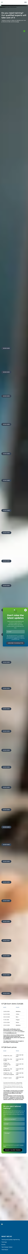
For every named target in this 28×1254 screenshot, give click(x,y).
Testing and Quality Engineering (10, 1239)
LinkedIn (9, 1231)
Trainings (4, 1242)
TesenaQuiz (4, 1249)
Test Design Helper (6, 1247)
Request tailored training (13, 1150)
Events (3, 1244)
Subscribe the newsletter (15, 643)
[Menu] (25, 2)
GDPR (15, 638)
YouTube (12, 1231)
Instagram (6, 1231)
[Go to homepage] (7, 2)
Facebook (2, 1231)
